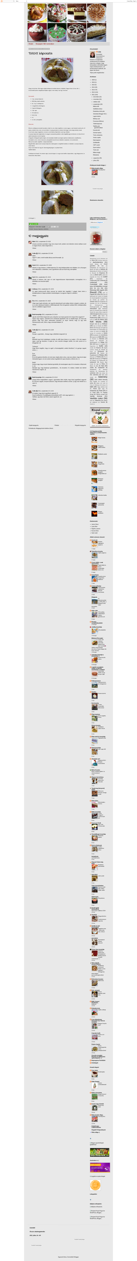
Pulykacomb (102, 360)
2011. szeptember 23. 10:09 (44, 265)
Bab (103, 265)
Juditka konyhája (97, 627)
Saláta (92, 367)
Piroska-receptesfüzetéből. (97, 622)
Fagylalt (92, 294)
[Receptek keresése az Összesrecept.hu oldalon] (97, 1176)
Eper (104, 292)
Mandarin (94, 338)
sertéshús (45, 229)
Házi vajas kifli (102, 749)
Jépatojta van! (96, 759)
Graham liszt (93, 301)
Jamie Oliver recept (101, 312)
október (95, 101)
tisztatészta (95, 856)
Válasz (34, 248)
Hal (98, 303)
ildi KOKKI (95, 938)
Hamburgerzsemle (94, 306)
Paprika (102, 353)
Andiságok (95, 1063)
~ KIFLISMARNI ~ (102, 630)
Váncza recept (100, 394)
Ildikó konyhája (96, 812)
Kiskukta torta (96, 1008)
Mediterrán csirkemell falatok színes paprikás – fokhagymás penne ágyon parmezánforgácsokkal (98, 970)
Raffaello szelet (102, 454)
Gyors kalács (96, 147)
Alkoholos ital (104, 258)
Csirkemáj (102, 280)
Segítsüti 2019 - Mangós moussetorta (102, 762)
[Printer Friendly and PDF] (33, 224)
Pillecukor (92, 356)
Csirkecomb (93, 280)
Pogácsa (104, 358)
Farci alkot (95, 1070)
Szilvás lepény (97, 132)
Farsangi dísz (101, 169)
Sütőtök (95, 381)
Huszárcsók (96, 130)
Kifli (98, 324)
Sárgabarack (93, 369)
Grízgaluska (102, 301)
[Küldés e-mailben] (52, 227)
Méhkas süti (96, 118)
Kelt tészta (95, 322)
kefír (96, 319)
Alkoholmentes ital (94, 258)
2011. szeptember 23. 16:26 (43, 301)
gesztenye (104, 298)
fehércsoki (92, 296)
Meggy (102, 342)
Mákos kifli (96, 106)
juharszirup (104, 314)
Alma (93, 260)
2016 (93, 82)
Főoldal (31, 44)
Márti (33, 241)
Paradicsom (93, 355)
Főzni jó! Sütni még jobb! (97, 862)
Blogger (76, 1257)
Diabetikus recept (101, 286)
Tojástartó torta (102, 738)
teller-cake (95, 610)
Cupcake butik (96, 1033)
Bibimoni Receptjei (97, 638)
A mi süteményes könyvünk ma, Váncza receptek (98, 1021)
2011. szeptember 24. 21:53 (46, 391)
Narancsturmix (102, 693)
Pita (105, 356)
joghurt (97, 314)
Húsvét (91, 312)
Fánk (104, 294)
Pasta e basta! (96, 1044)
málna (106, 337)
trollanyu (35, 289)
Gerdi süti (94, 540)
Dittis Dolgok (95, 1081)
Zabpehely (98, 400)
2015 (93, 84)
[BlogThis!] (53, 227)
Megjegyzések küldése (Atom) (44, 428)
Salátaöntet (101, 367)
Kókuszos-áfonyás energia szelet (102, 792)
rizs (97, 366)
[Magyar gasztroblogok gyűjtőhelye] (98, 1144)
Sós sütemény (94, 374)
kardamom (103, 317)
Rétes (103, 364)
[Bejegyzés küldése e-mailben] (49, 226)
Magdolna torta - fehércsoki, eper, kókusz (102, 930)
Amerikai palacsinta (102, 260)
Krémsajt (98, 327)
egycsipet (94, 874)
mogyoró (103, 344)
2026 (93, 79)
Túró (94, 392)
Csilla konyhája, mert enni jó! (66, 9)
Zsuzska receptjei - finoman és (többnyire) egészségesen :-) (98, 1057)
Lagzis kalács (97, 116)
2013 (93, 89)
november (96, 99)
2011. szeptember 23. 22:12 (49, 377)
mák (99, 337)
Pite (91, 358)
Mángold (92, 340)
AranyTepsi (95, 575)
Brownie (94, 273)
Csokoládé (93, 284)
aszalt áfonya (94, 264)
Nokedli (103, 349)
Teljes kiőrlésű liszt (102, 387)
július (95, 160)
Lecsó (97, 331)
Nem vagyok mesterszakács (96, 963)
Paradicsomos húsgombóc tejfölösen (102, 578)
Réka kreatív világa (97, 168)
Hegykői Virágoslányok (99, 1130)
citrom (96, 275)
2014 (93, 87)
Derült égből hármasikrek (95, 908)
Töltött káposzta (97, 123)
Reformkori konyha (97, 979)
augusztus (96, 158)
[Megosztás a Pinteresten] (58, 227)
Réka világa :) (96, 1132)
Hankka (94, 692)
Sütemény (102, 377)
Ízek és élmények (97, 845)
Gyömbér (92, 303)
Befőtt (97, 269)
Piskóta (99, 356)
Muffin (101, 346)
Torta (100, 390)
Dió (102, 288)
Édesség (93, 290)
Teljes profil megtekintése (97, 72)
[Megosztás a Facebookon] (56, 227)
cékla (91, 274)
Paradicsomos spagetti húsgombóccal (102, 472)
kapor (103, 315)
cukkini (104, 274)
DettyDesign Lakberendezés (96, 1126)
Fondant (99, 296)
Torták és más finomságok (96, 926)
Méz (91, 344)
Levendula (98, 333)
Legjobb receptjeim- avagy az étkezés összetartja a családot (98, 668)
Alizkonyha (95, 896)
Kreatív (99, 325)
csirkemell (93, 282)
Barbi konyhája (36, 314)
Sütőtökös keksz (97, 109)
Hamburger (104, 303)
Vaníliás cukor (96, 398)
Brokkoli (105, 271)
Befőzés (103, 269)
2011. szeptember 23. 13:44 (43, 277)
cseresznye (99, 278)
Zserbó (91, 404)
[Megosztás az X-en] (55, 227)
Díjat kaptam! (96, 140)
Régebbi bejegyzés (80, 425)
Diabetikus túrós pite (99, 111)
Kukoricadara (93, 329)
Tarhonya (97, 385)
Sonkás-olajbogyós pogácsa (101, 543)
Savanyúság (101, 371)
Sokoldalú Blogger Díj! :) (100, 114)
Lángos (91, 331)
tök (106, 390)
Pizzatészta (97, 358)
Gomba (94, 299)
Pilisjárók (94, 597)
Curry (98, 276)
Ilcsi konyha (95, 703)
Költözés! (94, 1004)
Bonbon (99, 271)
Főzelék (105, 296)
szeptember (96, 104)
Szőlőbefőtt (96, 142)
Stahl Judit (94, 533)
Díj (95, 288)
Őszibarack (101, 351)
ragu (97, 364)
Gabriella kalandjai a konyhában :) (98, 655)
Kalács (95, 315)
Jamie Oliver (95, 524)
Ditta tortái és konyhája (98, 736)
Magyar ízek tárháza (97, 777)
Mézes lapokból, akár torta (101, 993)
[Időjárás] (96, 1206)
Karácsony (93, 317)
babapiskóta (93, 267)
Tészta (95, 388)
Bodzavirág (93, 271)
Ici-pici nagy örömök (98, 1104)
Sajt (102, 366)
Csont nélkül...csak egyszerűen (97, 563)
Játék (91, 314)
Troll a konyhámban (97, 885)
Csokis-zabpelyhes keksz (101, 848)
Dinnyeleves (101, 898)
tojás (103, 388)
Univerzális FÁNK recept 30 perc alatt (101, 672)
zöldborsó (94, 402)
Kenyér (92, 324)
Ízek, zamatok (96, 990)
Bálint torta (101, 980)
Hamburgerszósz (99, 305)
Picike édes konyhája (98, 949)
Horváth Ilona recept (100, 310)
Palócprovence (96, 681)
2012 (93, 92)
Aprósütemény (98, 262)
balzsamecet (102, 267)
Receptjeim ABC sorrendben (45, 44)
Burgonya (102, 273)
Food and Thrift (96, 823)
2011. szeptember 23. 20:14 (49, 314)
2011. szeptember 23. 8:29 (43, 241)
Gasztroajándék (96, 298)
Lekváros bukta (102, 495)
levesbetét (95, 335)
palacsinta (93, 353)
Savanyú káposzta (38, 229)
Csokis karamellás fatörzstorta (101, 706)
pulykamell (93, 362)
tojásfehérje (93, 390)
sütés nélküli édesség (100, 379)
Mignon (97, 344)
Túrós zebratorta (97, 135)
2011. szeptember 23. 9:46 (45, 253)
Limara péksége (96, 586)
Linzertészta (104, 335)
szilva (91, 383)
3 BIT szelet (96, 145)
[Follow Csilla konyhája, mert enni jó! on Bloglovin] (97, 223)
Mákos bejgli (96, 152)
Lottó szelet (101, 876)
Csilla (36, 226)
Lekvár (103, 331)
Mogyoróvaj (92, 346)
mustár (91, 347)
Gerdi (34, 265)
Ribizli (91, 366)
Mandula (101, 338)
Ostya (91, 351)
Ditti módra (95, 800)
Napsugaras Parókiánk (98, 1060)
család (105, 277)
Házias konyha (96, 725)
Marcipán (101, 340)
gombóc (103, 299)
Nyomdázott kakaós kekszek (101, 941)
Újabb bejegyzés (33, 425)
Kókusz (104, 324)
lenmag (91, 333)
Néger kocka (101, 437)
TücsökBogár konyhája (99, 834)
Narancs (98, 347)
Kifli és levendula (97, 1092)
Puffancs (94, 360)
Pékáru (101, 355)
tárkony (104, 385)
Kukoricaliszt (102, 329)
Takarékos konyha (97, 551)
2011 (93, 94)
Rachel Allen (95, 530)
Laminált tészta (95, 858)
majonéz (94, 337)
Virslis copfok (97, 137)
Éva (33, 301)
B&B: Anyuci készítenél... (95, 1002)
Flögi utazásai (96, 714)
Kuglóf (104, 327)
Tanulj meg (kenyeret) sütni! (98, 789)
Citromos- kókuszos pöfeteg (101, 488)
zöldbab (105, 400)
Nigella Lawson (95, 528)
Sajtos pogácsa (102, 552)
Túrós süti (96, 150)
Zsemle (103, 402)
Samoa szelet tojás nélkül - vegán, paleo (101, 888)
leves (105, 333)
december (96, 96)
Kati (33, 277)
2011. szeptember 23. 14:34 (46, 289)
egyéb (102, 290)
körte (94, 325)
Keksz (102, 319)
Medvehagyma (93, 342)
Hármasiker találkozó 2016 (98, 910)
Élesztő (93, 292)
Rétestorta (96, 155)
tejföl (91, 387)
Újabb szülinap (102, 1009)
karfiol (91, 319)
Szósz (97, 383)
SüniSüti (94, 914)
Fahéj (98, 294)
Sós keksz (102, 373)
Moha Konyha (96, 770)
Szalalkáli (103, 381)
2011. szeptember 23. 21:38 (46, 330)
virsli (91, 400)
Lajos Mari (94, 526)
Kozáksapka (101, 1071)
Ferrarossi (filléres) (98, 121)
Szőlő (104, 383)
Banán (91, 269)
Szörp (91, 385)
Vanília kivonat (96, 396)
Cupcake (92, 276)
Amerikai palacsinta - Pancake (101, 780)
